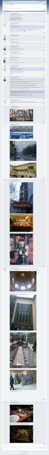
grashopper (5, 23)
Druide (5, 65)
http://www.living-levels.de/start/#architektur (14, 47)
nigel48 (5, 57)
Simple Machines (27, 451)
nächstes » (45, 9)
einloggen (8, 3)
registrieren (10, 3)
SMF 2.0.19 (22, 451)
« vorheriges (43, 9)
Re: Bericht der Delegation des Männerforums (15, 13)
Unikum (5, 35)
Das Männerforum (6, 1)
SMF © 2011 (24, 451)
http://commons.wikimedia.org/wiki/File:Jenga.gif (14, 60)
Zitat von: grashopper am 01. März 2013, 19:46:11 (14, 78)
